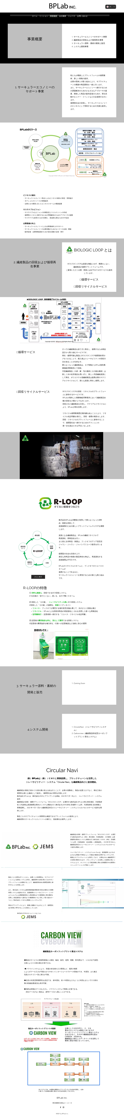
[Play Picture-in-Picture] (97, 476)
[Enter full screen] (100, 476)
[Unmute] (25, 476)
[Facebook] (61, 1107)
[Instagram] (63, 1107)
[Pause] (22, 476)
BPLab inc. (62, 1098)
